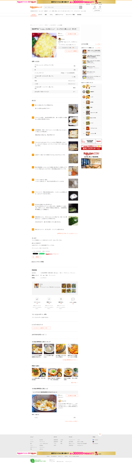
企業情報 (48, 456)
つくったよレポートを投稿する (71, 51)
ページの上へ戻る (100, 434)
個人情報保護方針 (54, 456)
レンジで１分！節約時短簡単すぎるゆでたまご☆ (45, 392)
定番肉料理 (56, 439)
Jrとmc (41, 284)
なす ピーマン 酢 (61, 11)
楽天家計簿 (88, 4)
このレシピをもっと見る (71, 421)
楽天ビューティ (72, 443)
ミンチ (50, 11)
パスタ (55, 443)
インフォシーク (81, 4)
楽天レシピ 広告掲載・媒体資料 (74, 456)
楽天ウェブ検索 (80, 441)
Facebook (96, 439)
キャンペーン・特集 (70, 14)
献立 (46, 14)
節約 (61, 443)
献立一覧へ (74, 382)
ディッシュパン (52, 275)
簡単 (61, 441)
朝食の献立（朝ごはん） (53, 272)
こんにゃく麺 (83, 11)
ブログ (78, 439)
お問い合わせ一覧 (60, 461)
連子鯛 (53, 11)
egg (43, 275)
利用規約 (41, 445)
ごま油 (36, 83)
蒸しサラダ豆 (67, 11)
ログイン (99, 8)
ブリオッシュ (66, 272)
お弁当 (62, 439)
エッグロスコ (43, 277)
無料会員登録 (98, 10)
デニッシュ (72, 272)
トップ (31, 439)
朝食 (47, 275)
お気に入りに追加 (72, 33)
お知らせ (41, 449)
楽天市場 (100, 4)
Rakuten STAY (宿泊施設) (82, 443)
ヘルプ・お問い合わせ (44, 443)
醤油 (56, 11)
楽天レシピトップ (33, 25)
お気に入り (95, 8)
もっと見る (97, 44)
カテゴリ (40, 14)
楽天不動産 (71, 441)
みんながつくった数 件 (68, 47)
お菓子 (55, 445)
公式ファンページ (59, 14)
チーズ (71, 11)
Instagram (96, 443)
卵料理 (46, 25)
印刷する (37, 256)
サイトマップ (42, 441)
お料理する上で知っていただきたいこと (67, 233)
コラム (51, 14)
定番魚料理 (56, 441)
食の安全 (79, 14)
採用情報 (66, 456)
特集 (31, 449)
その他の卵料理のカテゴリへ (69, 359)
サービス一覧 (52, 461)
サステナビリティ (68, 461)
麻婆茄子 (46, 11)
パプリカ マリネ (77, 11)
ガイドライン (42, 447)
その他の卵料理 (52, 25)
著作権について (60, 456)
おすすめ (33, 14)
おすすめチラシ (94, 4)
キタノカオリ (41, 11)
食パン (61, 272)
